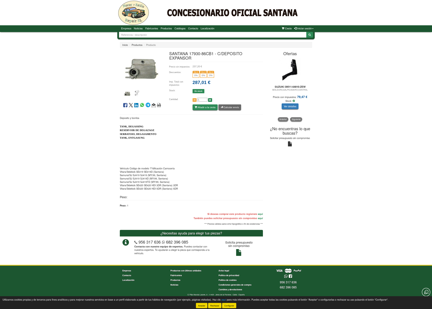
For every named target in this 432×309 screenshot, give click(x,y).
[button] (154, 105)
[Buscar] (309, 35)
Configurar (229, 305)
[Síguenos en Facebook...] (290, 276)
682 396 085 (176, 242)
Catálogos (180, 28)
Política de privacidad (229, 275)
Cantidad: (173, 99)
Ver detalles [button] (290, 106)
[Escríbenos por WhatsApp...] (286, 276)
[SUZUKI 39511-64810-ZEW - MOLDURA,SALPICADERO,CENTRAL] (290, 70)
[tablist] (142, 93)
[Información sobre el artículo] (159, 105)
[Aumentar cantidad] (210, 100)
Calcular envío (231, 107)
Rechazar (214, 305)
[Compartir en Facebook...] (125, 105)
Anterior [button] (283, 119)
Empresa (126, 28)
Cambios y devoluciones (230, 289)
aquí (260, 214)
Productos (166, 28)
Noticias (138, 28)
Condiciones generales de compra (235, 284)
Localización (207, 28)
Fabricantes (151, 28)
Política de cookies (228, 280)
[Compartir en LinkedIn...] (136, 105)
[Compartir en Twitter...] (131, 105)
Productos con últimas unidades (185, 270)
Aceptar (201, 305)
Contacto (193, 28)
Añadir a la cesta (206, 107)
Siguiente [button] (296, 119)
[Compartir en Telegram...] (149, 105)
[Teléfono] (135, 242)
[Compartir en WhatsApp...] (143, 105)
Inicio (125, 45)
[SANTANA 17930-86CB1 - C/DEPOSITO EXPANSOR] (142, 69)
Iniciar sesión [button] (304, 28)
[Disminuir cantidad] (195, 100)
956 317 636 (150, 242)
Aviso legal (224, 270)
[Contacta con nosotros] (426, 292)
